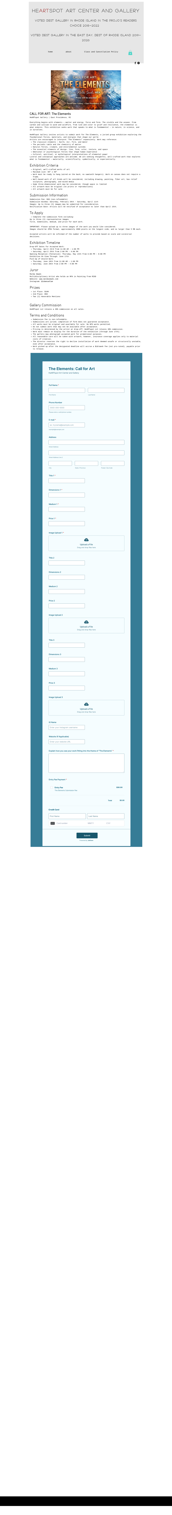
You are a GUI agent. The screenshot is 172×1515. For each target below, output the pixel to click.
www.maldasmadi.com (48, 279)
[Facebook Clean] (137, 1473)
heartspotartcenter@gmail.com (120, 1482)
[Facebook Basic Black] (135, 63)
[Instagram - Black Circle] (138, 63)
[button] (130, 52)
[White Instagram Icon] (140, 1473)
